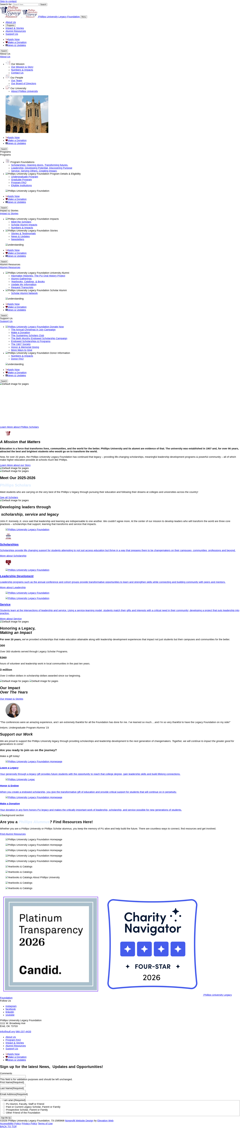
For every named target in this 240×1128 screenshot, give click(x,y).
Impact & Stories (15, 28)
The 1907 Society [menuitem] (21, 344)
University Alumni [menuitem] (59, 272)
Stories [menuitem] (54, 230)
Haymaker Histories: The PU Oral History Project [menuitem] (38, 275)
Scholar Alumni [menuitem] (58, 290)
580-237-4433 (23, 1031)
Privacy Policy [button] (29, 1123)
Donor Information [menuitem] (60, 353)
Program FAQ (13, 1040)
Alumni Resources (16, 31)
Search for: (6, 4)
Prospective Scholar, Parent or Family (27, 1109)
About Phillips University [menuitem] (24, 91)
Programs (10, 25)
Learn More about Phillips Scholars (19, 427)
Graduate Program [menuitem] (21, 179)
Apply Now (14, 39)
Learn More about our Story (15, 465)
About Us (11, 22)
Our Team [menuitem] (16, 80)
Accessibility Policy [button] (10, 1123)
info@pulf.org (7, 1031)
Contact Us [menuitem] (17, 72)
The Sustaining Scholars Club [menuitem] (27, 335)
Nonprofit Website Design (79, 1120)
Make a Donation (17, 42)
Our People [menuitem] (16, 77)
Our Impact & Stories (11, 698)
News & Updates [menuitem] (20, 236)
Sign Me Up (6, 1118)
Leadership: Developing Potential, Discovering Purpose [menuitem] (41, 168)
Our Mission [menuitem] (17, 64)
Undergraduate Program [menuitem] (24, 176)
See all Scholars (9, 497)
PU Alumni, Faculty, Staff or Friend (25, 1104)
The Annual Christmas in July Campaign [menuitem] (33, 329)
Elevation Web (105, 1120)
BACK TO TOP (8, 1126)
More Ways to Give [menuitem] (21, 350)
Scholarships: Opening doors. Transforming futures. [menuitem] (39, 165)
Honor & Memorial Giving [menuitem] (25, 347)
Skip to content (8, 1)
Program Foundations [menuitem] (22, 162)
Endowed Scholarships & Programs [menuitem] (30, 341)
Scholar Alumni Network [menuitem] (24, 293)
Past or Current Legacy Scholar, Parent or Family (33, 1106)
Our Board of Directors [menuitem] (23, 83)
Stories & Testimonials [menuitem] (23, 233)
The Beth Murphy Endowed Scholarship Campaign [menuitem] (39, 338)
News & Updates (16, 45)
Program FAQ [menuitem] (18, 182)
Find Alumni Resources (13, 834)
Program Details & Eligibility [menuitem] (65, 173)
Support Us (12, 34)
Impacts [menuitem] (54, 219)
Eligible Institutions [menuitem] (21, 185)
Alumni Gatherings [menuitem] (21, 278)
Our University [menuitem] (18, 88)
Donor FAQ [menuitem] (17, 358)
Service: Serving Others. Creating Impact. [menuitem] (34, 170)
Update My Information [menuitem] (23, 284)
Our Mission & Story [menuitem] (22, 67)
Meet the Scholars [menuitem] (21, 221)
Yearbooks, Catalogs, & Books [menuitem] (28, 281)
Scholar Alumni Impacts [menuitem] (24, 224)
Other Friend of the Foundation (23, 1112)
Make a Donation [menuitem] (20, 332)
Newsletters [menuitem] (17, 239)
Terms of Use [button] (45, 1123)
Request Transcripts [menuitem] (22, 287)
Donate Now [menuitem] (57, 326)
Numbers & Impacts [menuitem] (22, 69)
